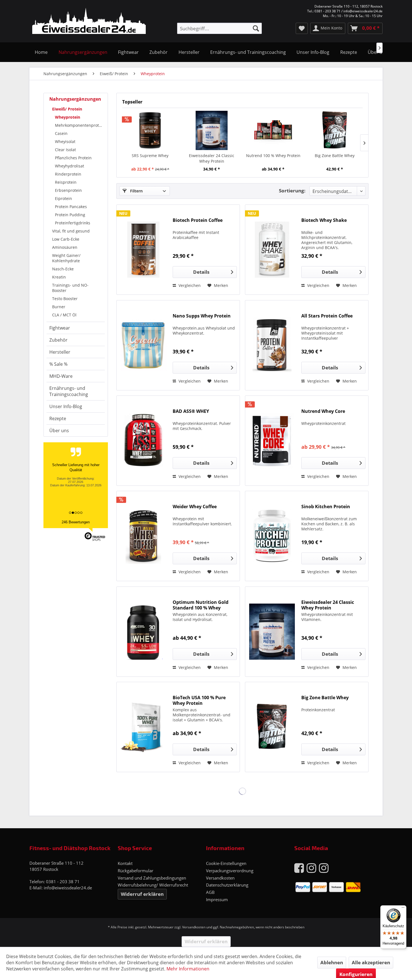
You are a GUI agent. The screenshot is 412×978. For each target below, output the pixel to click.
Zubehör (58, 340)
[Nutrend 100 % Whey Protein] (273, 130)
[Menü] (403, 908)
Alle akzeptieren (371, 962)
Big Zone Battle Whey (335, 155)
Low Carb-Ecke (65, 239)
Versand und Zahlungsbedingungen (152, 878)
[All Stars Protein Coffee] (272, 345)
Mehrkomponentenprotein (80, 125)
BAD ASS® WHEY (191, 411)
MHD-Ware (61, 376)
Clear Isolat (65, 149)
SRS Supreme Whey (150, 155)
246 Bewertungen (76, 522)
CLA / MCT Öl (64, 314)
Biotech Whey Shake (324, 220)
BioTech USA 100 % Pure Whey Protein (199, 700)
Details (201, 272)
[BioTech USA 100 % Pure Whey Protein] (143, 727)
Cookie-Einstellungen (226, 863)
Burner (58, 306)
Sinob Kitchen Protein (325, 507)
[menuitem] (219, 28)
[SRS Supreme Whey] (150, 130)
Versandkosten (220, 878)
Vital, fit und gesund (71, 231)
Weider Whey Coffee (195, 507)
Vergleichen (189, 285)
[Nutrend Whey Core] (272, 440)
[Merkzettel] (302, 28)
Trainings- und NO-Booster (70, 287)
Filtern (136, 191)
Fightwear (59, 328)
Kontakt (125, 863)
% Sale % (58, 364)
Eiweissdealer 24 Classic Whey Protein (211, 158)
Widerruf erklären (142, 894)
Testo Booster (65, 298)
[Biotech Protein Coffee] (143, 249)
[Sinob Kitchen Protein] (272, 536)
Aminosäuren (64, 247)
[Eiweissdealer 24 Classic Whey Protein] (212, 130)
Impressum (217, 899)
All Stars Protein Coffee (327, 316)
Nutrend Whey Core (323, 411)
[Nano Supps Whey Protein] (143, 345)
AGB (210, 892)
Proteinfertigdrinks (72, 222)
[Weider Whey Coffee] (143, 536)
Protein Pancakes (71, 206)
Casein (61, 133)
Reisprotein (66, 182)
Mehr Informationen (187, 969)
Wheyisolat (65, 141)
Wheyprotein (67, 117)
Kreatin (59, 277)
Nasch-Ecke (63, 268)
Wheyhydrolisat (69, 166)
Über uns (59, 430)
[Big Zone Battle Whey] (335, 130)
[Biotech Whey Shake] (272, 249)
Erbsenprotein (68, 190)
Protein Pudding (70, 214)
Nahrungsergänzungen (75, 99)
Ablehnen (331, 962)
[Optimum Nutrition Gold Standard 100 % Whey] (143, 631)
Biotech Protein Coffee (198, 220)
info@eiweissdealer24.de (68, 887)
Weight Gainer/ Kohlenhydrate (66, 258)
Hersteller (59, 352)
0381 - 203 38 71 (63, 881)
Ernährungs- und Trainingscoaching (68, 391)
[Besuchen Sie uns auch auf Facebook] (299, 867)
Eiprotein (63, 198)
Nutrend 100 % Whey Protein (273, 155)
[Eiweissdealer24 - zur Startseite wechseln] (89, 22)
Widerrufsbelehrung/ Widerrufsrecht (153, 885)
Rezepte (57, 418)
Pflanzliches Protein (73, 157)
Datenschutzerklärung (227, 885)
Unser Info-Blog (65, 406)
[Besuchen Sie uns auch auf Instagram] (311, 867)
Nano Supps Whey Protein (202, 316)
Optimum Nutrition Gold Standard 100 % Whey (200, 605)
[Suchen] (256, 28)
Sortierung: (292, 190)
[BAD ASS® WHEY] (143, 440)
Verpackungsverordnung (229, 870)
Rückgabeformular (135, 870)
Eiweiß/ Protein (67, 109)
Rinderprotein (68, 174)
